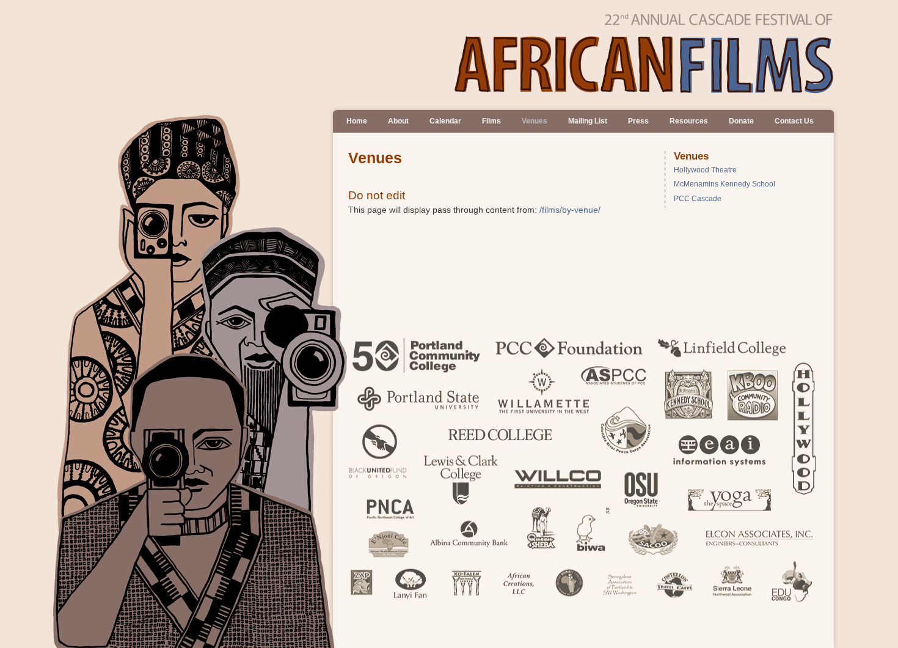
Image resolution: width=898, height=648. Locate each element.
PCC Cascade (697, 198)
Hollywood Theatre (705, 170)
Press (638, 121)
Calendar (445, 121)
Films (491, 121)
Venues (534, 121)
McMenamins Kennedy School (724, 184)
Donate (741, 121)
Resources (689, 121)
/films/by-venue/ (569, 210)
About (398, 121)
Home (356, 121)
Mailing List (587, 121)
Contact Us (794, 121)
